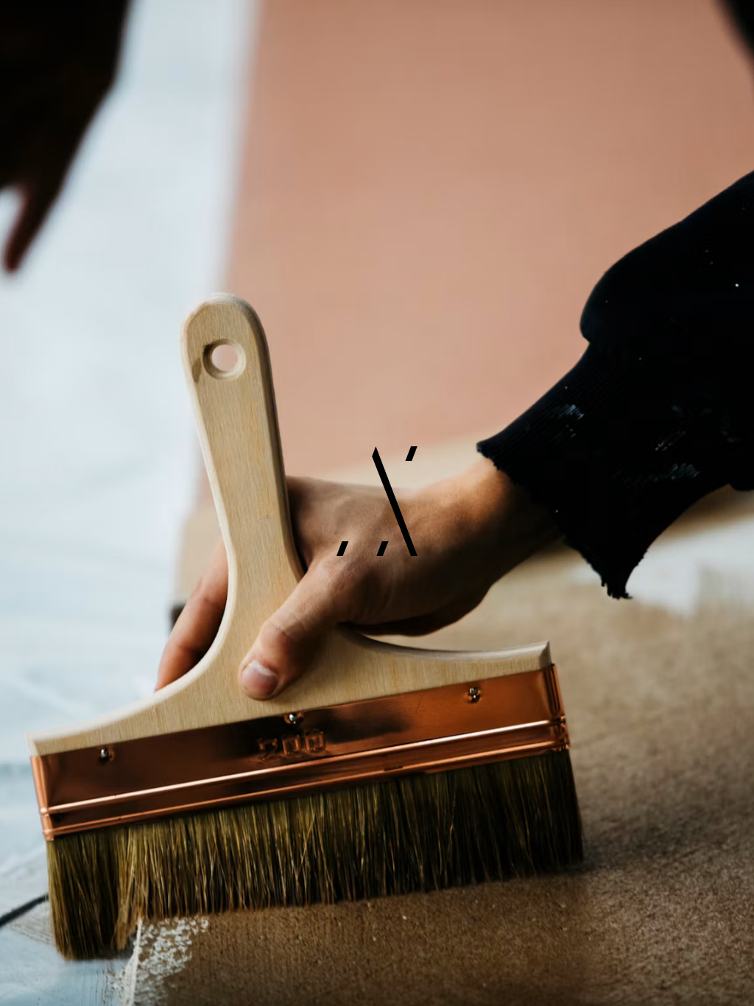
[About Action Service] (377, 503)
